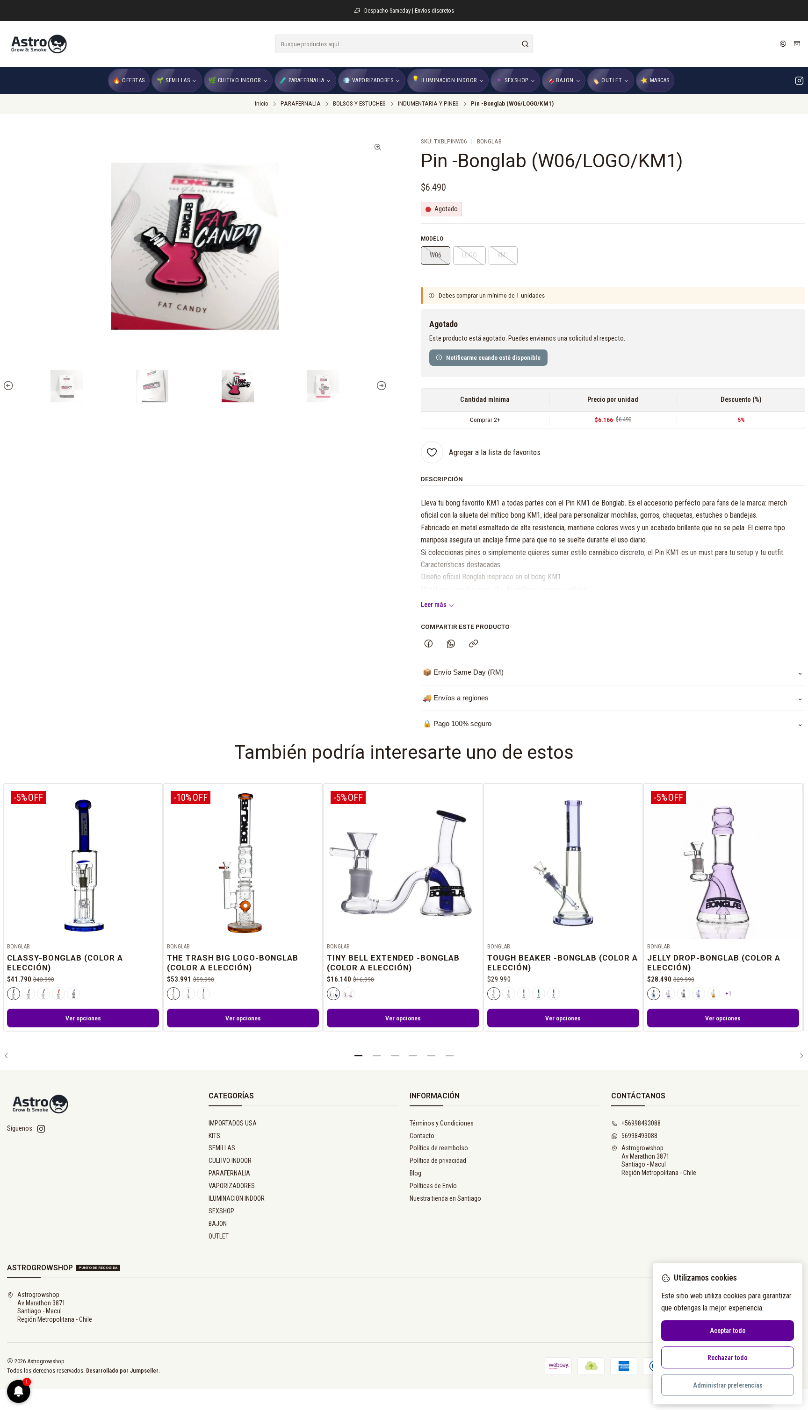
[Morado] (73, 993)
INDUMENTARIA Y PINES (428, 103)
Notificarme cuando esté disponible (493, 357)
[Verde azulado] (203, 993)
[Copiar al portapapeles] (473, 644)
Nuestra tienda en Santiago (445, 1198)
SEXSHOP (221, 1211)
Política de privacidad (438, 1160)
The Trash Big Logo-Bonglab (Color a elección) (232, 962)
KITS (214, 1135)
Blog (415, 1173)
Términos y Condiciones (442, 1123)
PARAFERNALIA (301, 103)
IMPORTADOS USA (233, 1123)
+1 (728, 993)
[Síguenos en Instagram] (799, 80)
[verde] (43, 993)
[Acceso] (783, 43)
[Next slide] (380, 386)
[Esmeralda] (653, 993)
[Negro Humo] (188, 993)
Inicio (261, 103)
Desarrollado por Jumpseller (122, 1370)
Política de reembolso (439, 1148)
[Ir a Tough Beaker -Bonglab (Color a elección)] (563, 863)
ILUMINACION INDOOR (237, 1198)
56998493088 (639, 1135)
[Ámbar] (58, 993)
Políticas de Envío (433, 1185)
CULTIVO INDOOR (230, 1160)
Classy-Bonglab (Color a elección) (65, 962)
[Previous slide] (10, 386)
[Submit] (525, 44)
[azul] (13, 993)
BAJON (218, 1223)
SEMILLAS (222, 1148)
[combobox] (404, 44)
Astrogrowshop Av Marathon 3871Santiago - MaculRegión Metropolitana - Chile (658, 1160)
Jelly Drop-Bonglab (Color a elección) (713, 962)
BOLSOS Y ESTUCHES (359, 103)
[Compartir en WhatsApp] (451, 644)
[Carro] (797, 43)
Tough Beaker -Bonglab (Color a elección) (562, 962)
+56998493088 (641, 1123)
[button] (358, 1055)
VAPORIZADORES (232, 1185)
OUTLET (219, 1236)
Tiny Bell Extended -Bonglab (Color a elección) (393, 962)
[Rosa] (348, 993)
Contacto (422, 1135)
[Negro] (28, 993)
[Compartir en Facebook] (428, 644)
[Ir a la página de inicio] (38, 44)
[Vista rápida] (151, 861)
